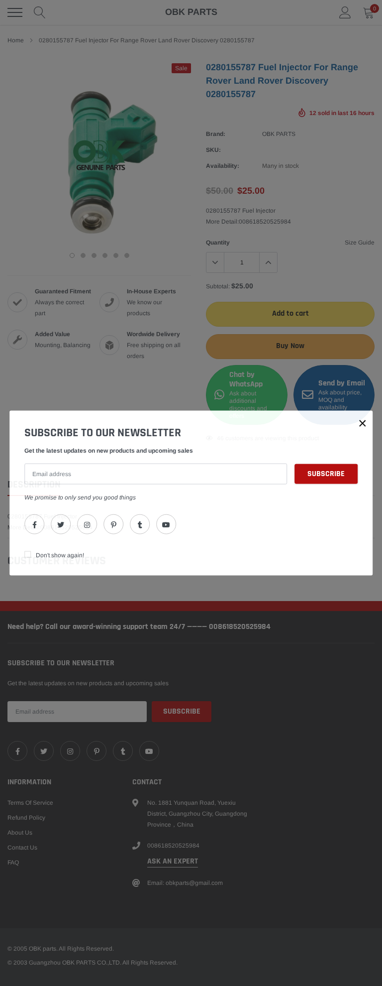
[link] (34, 524)
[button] (362, 423)
